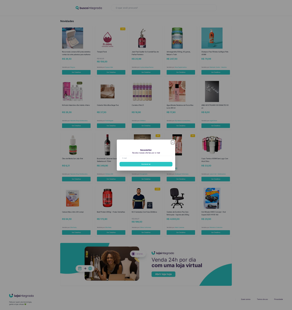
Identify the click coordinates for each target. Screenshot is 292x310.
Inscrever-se (146, 164)
